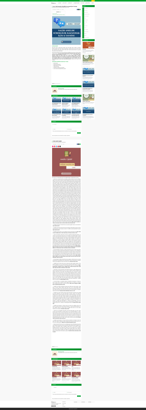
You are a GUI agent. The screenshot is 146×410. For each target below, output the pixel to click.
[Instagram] (81, 0)
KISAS (72, 366)
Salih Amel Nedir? (55, 13)
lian (57, 346)
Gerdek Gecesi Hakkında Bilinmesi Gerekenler (65, 103)
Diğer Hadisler (59, 142)
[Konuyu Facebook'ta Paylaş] (77, 9)
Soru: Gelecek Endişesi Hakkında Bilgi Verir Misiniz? (56, 115)
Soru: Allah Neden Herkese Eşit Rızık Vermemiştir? (88, 115)
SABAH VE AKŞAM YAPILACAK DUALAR (88, 62)
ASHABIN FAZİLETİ (54, 377)
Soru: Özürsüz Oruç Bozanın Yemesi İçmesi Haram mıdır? (75, 115)
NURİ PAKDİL (84, 49)
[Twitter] (80, 0)
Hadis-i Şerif (56, 142)
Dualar (84, 66)
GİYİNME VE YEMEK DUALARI (86, 101)
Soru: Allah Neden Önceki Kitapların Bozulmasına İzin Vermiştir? (87, 88)
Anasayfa (54, 7)
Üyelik (93, 0)
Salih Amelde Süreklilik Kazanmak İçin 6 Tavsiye (59, 14)
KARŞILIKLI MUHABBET (65, 366)
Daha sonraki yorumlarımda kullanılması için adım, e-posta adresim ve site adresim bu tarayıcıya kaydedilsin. (65, 394)
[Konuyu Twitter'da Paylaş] (78, 9)
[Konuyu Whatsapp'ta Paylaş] (80, 9)
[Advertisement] (66, 76)
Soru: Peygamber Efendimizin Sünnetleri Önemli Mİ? (76, 103)
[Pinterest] (83, 0)
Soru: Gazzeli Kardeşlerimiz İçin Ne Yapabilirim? (66, 115)
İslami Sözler (84, 53)
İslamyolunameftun (61, 88)
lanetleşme (56, 346)
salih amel (56, 83)
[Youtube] (82, 0)
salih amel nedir (58, 83)
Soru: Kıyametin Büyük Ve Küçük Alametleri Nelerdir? (56, 103)
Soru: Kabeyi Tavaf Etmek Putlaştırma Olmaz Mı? (88, 75)
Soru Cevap (56, 7)
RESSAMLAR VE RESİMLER (75, 377)
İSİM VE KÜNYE (64, 377)
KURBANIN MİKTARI (54, 366)
